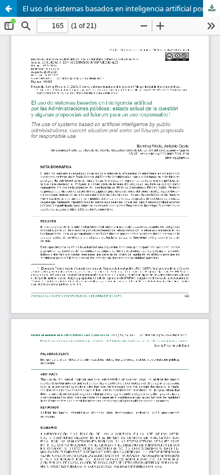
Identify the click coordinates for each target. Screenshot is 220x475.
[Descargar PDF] (211, 8)
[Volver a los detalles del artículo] (8, 8)
